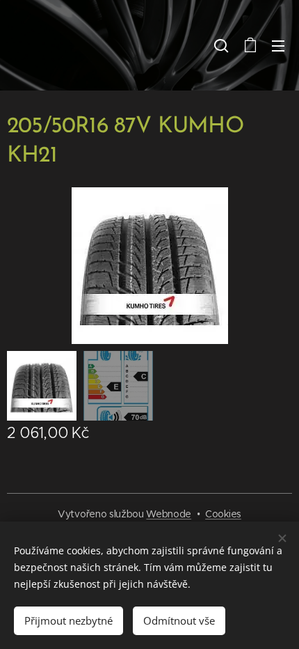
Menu (278, 45)
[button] (221, 45)
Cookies (223, 514)
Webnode (168, 514)
